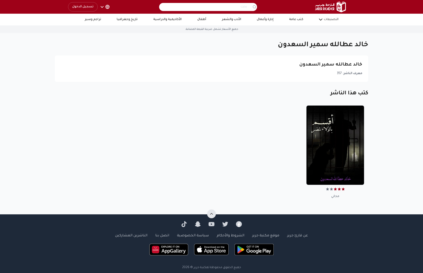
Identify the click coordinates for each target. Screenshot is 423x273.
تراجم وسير (93, 19)
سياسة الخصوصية (193, 236)
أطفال (201, 19)
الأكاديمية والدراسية (167, 19)
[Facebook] (239, 224)
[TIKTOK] (184, 224)
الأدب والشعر (231, 19)
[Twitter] (225, 224)
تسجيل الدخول (83, 7)
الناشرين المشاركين (131, 236)
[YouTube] (211, 224)
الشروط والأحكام (230, 236)
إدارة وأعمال (265, 19)
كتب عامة (296, 19)
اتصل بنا (162, 236)
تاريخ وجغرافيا (127, 19)
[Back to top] (211, 213)
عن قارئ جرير (297, 236)
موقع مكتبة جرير (265, 236)
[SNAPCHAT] (198, 224)
